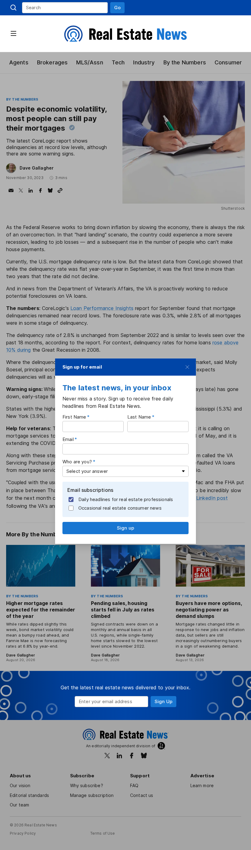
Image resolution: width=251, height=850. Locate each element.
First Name (74, 417)
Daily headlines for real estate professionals (125, 499)
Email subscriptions (90, 490)
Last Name (139, 417)
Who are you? (77, 461)
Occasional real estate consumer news (120, 508)
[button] (117, 7)
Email (68, 439)
